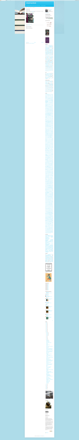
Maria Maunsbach (49, 186)
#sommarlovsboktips (47, 48)
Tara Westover (51, 222)
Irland (52, 85)
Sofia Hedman (49, 218)
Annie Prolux (50, 106)
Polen (47, 88)
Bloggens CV (34, 7)
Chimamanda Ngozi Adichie (48, 121)
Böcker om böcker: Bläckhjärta (48, 342)
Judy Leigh (47, 164)
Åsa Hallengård (51, 232)
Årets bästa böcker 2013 (49, 68)
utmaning (52, 251)
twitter (49, 66)
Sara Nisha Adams (47, 213)
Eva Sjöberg (52, 136)
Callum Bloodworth (50, 113)
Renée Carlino (46, 209)
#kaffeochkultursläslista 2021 (50, 241)
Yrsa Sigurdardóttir (50, 231)
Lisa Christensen (48, 178)
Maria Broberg (52, 185)
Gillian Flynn (46, 142)
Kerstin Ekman (52, 169)
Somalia (46, 89)
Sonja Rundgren (47, 219)
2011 (46, 385)
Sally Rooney (47, 211)
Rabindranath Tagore (50, 207)
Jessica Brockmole (47, 156)
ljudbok (45, 62)
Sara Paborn (52, 213)
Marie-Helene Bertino (49, 188)
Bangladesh (46, 81)
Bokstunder (47, 316)
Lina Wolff (46, 176)
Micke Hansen (49, 195)
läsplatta (47, 62)
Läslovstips (52, 54)
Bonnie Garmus (50, 112)
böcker (49, 60)
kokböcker (52, 75)
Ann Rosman (48, 100)
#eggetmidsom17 (46, 236)
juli (46, 336)
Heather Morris (51, 145)
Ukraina (46, 91)
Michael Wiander (46, 195)
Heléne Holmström (51, 146)
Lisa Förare (51, 178)
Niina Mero (52, 200)
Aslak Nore (48, 109)
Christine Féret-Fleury (51, 122)
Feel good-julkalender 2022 (49, 52)
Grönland (51, 84)
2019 (46, 327)
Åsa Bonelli (46, 232)
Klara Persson (52, 171)
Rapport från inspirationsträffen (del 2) (49, 348)
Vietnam (50, 91)
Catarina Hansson (48, 118)
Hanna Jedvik (49, 144)
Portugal (49, 88)
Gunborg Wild (50, 143)
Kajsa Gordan (51, 165)
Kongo (52, 86)
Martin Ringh (46, 191)
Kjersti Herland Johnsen (49, 171)
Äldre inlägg (42, 42)
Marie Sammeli (46, 188)
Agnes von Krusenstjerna (51, 94)
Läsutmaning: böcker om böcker (49, 248)
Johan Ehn (46, 159)
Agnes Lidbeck (47, 94)
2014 (46, 331)
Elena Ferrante (49, 129)
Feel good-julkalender (47, 51)
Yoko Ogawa (48, 231)
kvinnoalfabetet (51, 260)
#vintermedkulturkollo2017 (48, 49)
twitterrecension (52, 66)
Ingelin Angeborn (52, 149)
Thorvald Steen (52, 224)
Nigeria (49, 87)
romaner (49, 76)
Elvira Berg (48, 132)
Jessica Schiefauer (48, 157)
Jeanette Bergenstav (50, 152)
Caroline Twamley (49, 117)
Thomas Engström (49, 224)
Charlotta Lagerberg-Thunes (51, 120)
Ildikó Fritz (49, 149)
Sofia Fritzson (46, 218)
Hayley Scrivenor (48, 145)
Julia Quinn (49, 164)
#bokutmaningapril (47, 235)
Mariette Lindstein (46, 189)
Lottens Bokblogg (47, 302)
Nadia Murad (46, 199)
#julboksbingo (46, 241)
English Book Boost (48, 256)
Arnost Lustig (50, 108)
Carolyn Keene (52, 117)
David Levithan (46, 126)
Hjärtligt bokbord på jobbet (48, 359)
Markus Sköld (48, 190)
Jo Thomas (50, 158)
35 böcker (47, 246)
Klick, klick (47, 343)
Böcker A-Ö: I (47, 365)
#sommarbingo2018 (51, 245)
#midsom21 (52, 243)
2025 (46, 323)
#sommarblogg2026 (50, 47)
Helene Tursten (49, 146)
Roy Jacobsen (52, 210)
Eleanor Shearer (46, 129)
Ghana (47, 84)
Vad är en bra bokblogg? (48, 367)
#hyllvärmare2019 (51, 240)
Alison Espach (50, 97)
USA (50, 90)
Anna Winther (46, 105)
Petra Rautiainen (46, 206)
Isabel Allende (50, 150)
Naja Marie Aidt (48, 199)
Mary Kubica (50, 191)
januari (47, 383)
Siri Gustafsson (49, 217)
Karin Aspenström (50, 166)
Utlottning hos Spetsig (48, 380)
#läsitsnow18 (46, 243)
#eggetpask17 (49, 236)
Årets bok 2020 (48, 67)
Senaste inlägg (27, 42)
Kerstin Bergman (49, 169)
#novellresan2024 (51, 244)
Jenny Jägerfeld (46, 155)
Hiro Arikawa (46, 147)
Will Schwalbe (49, 230)
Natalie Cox (51, 199)
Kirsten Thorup (51, 170)
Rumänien (51, 88)
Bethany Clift (48, 111)
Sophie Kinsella (50, 219)
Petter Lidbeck (49, 206)
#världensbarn (52, 49)
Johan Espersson (49, 159)
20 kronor (47, 345)
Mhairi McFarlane (51, 194)
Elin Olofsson (52, 130)
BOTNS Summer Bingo (50, 246)
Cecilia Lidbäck (48, 119)
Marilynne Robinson (50, 189)
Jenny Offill (49, 155)
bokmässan (46, 59)
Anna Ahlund (52, 101)
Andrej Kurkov (49, 98)
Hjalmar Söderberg (49, 147)
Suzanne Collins (46, 221)
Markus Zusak (51, 190)
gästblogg (47, 61)
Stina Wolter (48, 220)
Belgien (48, 81)
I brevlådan (47, 356)
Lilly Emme (48, 175)
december (47, 332)
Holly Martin (52, 147)
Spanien (49, 89)
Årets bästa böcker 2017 (51, 69)
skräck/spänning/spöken (47, 77)
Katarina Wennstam (49, 168)
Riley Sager (51, 209)
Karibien (48, 86)
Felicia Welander (50, 137)
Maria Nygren (52, 186)
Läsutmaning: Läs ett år (49, 257)
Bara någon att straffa (48, 381)
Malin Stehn (50, 184)
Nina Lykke (50, 201)
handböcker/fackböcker (47, 75)
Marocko (46, 87)
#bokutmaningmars (51, 235)
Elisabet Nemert (46, 131)
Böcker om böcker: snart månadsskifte (49, 346)
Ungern (48, 91)
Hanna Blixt (46, 144)
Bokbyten (49, 50)
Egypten (51, 82)
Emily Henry (48, 133)
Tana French (46, 222)
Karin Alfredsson (46, 166)
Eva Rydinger (50, 136)
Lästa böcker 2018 (50, 55)
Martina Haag (48, 191)
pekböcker (46, 76)
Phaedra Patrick (52, 206)
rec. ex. (50, 63)
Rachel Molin (46, 208)
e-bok (52, 60)
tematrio (48, 251)
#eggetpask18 (52, 236)
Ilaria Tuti (48, 149)
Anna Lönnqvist (48, 104)
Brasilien (50, 81)
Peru (46, 88)
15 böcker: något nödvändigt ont (49, 364)
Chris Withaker (52, 121)
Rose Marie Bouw (48, 210)
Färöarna (46, 84)
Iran (51, 85)
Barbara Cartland (49, 110)
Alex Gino (51, 95)
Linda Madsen (50, 176)
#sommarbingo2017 (47, 245)
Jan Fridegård (51, 151)
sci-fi (52, 76)
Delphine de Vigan (46, 127)
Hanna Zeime (51, 144)
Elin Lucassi (48, 130)
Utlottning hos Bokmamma (48, 378)
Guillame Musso (48, 143)
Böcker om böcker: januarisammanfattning (48, 375)
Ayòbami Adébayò (46, 110)
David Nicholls (49, 126)
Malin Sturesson (52, 184)
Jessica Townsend (51, 157)
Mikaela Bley (48, 196)
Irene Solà (48, 150)
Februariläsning (47, 340)
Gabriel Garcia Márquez (49, 141)
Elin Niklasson (50, 130)
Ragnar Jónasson (49, 208)
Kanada (46, 86)
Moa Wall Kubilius (51, 197)
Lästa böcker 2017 (46, 55)
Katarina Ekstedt (46, 168)
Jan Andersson (49, 151)
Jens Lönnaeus (51, 155)
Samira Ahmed (50, 211)
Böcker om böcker (30, 7)
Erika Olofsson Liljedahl (49, 135)
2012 (46, 384)
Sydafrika (51, 89)
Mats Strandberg (47, 192)
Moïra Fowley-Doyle (48, 198)
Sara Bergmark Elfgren (50, 212)
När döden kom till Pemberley (48, 371)
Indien (46, 85)
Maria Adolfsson (49, 185)
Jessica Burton (50, 156)
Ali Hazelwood (51, 96)
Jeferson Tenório (46, 153)
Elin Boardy (46, 130)
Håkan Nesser (47, 148)
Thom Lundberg (46, 224)
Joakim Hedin (52, 158)
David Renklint (52, 126)
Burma (52, 81)
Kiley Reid (47, 170)
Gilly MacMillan (48, 142)
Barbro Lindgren (52, 110)
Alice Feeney (46, 97)
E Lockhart (50, 128)
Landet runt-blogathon (49, 54)
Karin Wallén (50, 167)
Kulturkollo (46, 54)
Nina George (46, 201)
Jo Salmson (48, 158)
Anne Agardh (49, 105)
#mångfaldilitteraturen (47, 244)
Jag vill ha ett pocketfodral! (48, 362)
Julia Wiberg (51, 164)
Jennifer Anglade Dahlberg (50, 153)
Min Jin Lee (52, 196)
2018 (46, 328)
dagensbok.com (47, 292)
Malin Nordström (48, 184)
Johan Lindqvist (52, 159)
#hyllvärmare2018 (46, 240)
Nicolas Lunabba (50, 200)
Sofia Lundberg (51, 218)
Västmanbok (31, 3)
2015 (46, 330)
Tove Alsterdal (48, 225)
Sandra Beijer (52, 211)
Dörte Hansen (48, 128)
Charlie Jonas (48, 120)
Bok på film (47, 50)
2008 (46, 387)
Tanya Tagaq (48, 222)
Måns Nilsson (51, 198)
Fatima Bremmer (47, 137)
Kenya (49, 86)
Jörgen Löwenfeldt (48, 165)
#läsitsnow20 (49, 243)
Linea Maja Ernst (48, 177)
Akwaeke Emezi (46, 95)
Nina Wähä (52, 201)
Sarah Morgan (50, 214)
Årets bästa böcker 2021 (50, 70)
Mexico (47, 87)
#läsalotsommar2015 (46, 242)
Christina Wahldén (48, 122)
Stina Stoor (46, 220)
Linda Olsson (52, 176)
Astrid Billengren (50, 109)
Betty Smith (51, 111)
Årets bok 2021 (51, 67)
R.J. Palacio (47, 207)
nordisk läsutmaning (51, 250)
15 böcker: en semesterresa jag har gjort (49, 357)
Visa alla (52, 320)
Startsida (26, 7)
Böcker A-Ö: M (47, 373)
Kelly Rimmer (46, 169)
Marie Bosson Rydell (50, 187)
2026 (46, 322)
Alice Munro (48, 97)
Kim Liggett (49, 170)
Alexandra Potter (48, 96)
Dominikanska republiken (47, 82)
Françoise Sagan (50, 138)
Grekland (49, 84)
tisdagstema (48, 66)
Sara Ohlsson (50, 213)
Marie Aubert (47, 187)
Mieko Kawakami (51, 195)
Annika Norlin (50, 107)
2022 (46, 325)
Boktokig (47, 298)
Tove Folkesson (50, 225)
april (46, 338)
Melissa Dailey (48, 194)
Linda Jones (48, 176)
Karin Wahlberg (48, 167)
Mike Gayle (50, 196)
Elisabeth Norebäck (49, 131)
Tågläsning (47, 353)
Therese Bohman (49, 223)
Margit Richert (46, 185)
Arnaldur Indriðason (46, 108)
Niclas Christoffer (47, 200)
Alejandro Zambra (49, 95)
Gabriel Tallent (52, 141)
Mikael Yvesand (46, 196)
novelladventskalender (51, 261)
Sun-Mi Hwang (50, 220)
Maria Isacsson (46, 186)
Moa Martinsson (48, 197)
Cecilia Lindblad (50, 119)
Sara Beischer (46, 212)
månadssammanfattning (51, 62)
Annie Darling (47, 106)
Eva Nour (47, 136)
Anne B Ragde (51, 105)
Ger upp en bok (50, 53)
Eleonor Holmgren (51, 129)
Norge (51, 87)
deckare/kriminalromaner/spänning (48, 74)
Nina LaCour (48, 201)
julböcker (49, 61)
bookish (46, 60)
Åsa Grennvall (48, 232)
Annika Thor (52, 107)
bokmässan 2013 (50, 59)
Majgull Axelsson (48, 183)
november (47, 333)
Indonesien (48, 85)
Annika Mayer (48, 107)
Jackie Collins (46, 151)
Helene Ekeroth (46, 146)
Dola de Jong (49, 127)
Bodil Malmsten (48, 112)
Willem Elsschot (51, 230)
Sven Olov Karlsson (50, 221)
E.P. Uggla (52, 128)
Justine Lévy (46, 165)
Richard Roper (49, 209)
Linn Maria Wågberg (50, 177)
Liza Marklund (49, 179)
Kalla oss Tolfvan (47, 352)
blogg (52, 56)
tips (45, 66)
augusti (47, 335)
